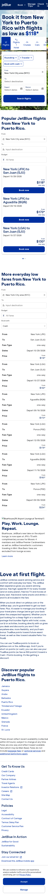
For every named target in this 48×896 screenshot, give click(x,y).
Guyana (5, 690)
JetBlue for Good (9, 841)
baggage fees (14, 751)
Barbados (6, 698)
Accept (24, 881)
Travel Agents (8, 783)
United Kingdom (9, 714)
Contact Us (7, 799)
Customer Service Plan (12, 826)
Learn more (7, 556)
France (4, 726)
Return (28, 87)
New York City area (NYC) (17, 73)
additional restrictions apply (14, 754)
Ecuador (5, 710)
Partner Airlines (8, 779)
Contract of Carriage (11, 818)
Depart (7, 87)
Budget (4, 155)
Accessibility (7, 814)
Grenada (5, 722)
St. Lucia (5, 729)
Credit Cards (7, 771)
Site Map (5, 795)
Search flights (24, 98)
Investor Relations (12, 787)
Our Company (8, 775)
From (6, 70)
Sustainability (8, 845)
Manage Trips (32, 5)
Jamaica (5, 686)
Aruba (4, 694)
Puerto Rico (7, 702)
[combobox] (24, 139)
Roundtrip (9, 57)
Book (22, 5)
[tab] (6, 43)
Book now (24, 190)
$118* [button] (32, 33)
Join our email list (11, 857)
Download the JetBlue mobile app (17, 861)
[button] (26, 57)
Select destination (13, 81)
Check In (41, 5)
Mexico (4, 718)
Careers (6, 791)
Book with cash (12, 64)
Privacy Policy (25, 875)
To (5, 79)
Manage (24, 889)
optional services (32, 751)
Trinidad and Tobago (11, 706)
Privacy (4, 830)
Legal (4, 810)
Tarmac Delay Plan (10, 822)
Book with (5, 321)
